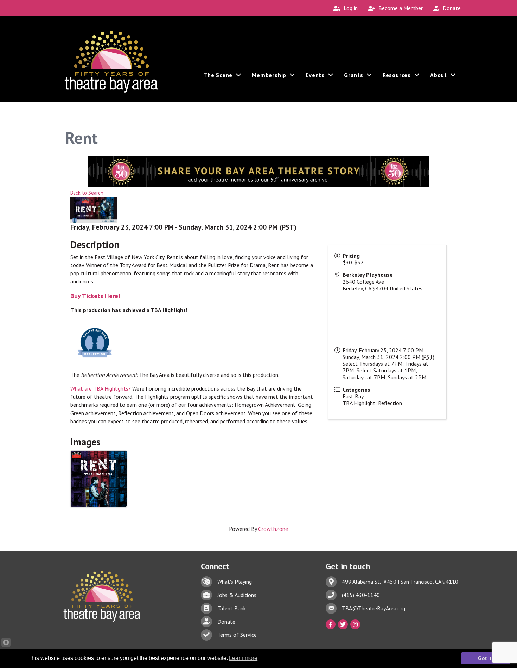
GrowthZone (273, 528)
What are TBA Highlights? (100, 388)
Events (315, 74)
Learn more (243, 658)
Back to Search (86, 193)
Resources (397, 74)
